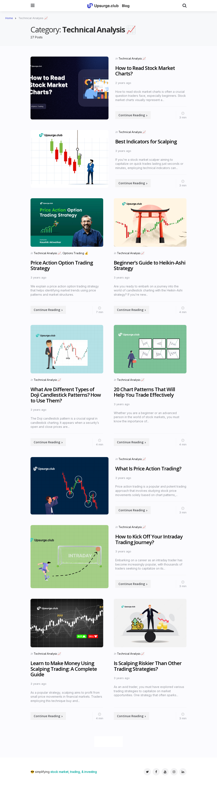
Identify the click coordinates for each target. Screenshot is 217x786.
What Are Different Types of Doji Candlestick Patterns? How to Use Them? (66, 395)
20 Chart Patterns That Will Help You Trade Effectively (144, 392)
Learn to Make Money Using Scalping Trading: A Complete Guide (64, 669)
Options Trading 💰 (75, 253)
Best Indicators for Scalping (146, 141)
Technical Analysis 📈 (132, 58)
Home (9, 18)
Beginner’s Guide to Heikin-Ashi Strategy (149, 265)
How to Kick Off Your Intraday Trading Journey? (148, 539)
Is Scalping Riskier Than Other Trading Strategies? (147, 666)
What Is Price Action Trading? (148, 468)
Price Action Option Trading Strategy (62, 265)
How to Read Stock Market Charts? (145, 70)
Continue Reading (131, 115)
